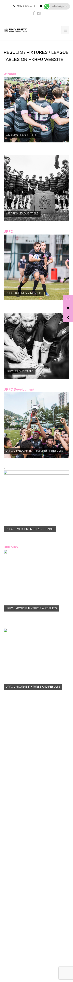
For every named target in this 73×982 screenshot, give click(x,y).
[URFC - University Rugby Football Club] (16, 30)
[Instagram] (38, 13)
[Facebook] (34, 13)
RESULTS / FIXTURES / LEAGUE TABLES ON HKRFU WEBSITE (36, 56)
